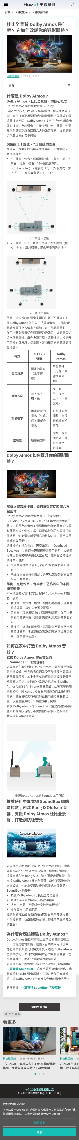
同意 (39, 1132)
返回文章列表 (39, 1007)
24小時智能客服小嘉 (42, 1089)
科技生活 (22, 12)
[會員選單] (72, 4)
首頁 (8, 12)
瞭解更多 (39, 1122)
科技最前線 (13, 76)
